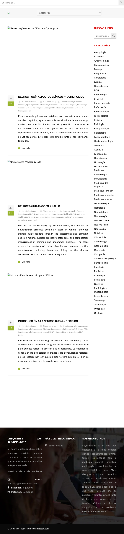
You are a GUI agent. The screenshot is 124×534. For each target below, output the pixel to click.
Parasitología (101, 263)
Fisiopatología (101, 128)
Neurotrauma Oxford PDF (61, 217)
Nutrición (99, 233)
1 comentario (48, 102)
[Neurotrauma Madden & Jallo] (48, 180)
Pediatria (99, 271)
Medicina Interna (103, 199)
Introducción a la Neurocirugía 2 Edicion (34, 329)
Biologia (98, 69)
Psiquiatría (99, 280)
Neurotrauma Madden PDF (62, 214)
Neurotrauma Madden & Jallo (39, 206)
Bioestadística (101, 65)
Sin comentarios (49, 211)
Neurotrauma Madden (42, 214)
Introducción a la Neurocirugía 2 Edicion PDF (69, 329)
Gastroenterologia (103, 141)
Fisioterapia (100, 133)
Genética (99, 145)
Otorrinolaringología (105, 258)
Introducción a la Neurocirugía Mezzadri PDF (36, 332)
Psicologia (99, 275)
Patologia (99, 267)
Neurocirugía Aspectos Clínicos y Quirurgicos (51, 96)
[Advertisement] (105, 365)
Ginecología (100, 154)
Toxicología (100, 304)
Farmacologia (101, 116)
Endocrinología (102, 103)
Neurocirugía (101, 225)
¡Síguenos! (28, 488)
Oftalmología (101, 246)
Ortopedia (99, 254)
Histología (99, 162)
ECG (96, 90)
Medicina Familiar (103, 191)
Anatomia (99, 56)
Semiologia (100, 300)
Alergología (100, 52)
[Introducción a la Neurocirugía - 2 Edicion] (48, 294)
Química (98, 284)
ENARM (98, 99)
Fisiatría (98, 120)
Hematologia (101, 158)
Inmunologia (100, 179)
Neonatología (101, 212)
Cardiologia (100, 78)
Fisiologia (99, 124)
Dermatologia (101, 86)
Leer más (26, 148)
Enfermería (100, 107)
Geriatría (98, 150)
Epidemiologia (101, 111)
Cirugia (98, 82)
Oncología (99, 250)
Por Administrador (28, 102)
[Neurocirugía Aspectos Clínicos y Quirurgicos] (48, 58)
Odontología (100, 241)
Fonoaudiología (102, 137)
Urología (98, 313)
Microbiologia (101, 203)
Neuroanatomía (102, 220)
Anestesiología (101, 61)
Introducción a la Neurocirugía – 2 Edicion (48, 321)
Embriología (100, 94)
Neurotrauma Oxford (41, 217)
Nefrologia (99, 208)
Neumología (100, 216)
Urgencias (99, 309)
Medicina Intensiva (104, 195)
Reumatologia (101, 296)
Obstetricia (100, 237)
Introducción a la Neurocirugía (75, 326)
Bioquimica (100, 73)
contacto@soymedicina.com (22, 483)
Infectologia (100, 174)
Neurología (100, 229)
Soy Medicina (56, 445)
